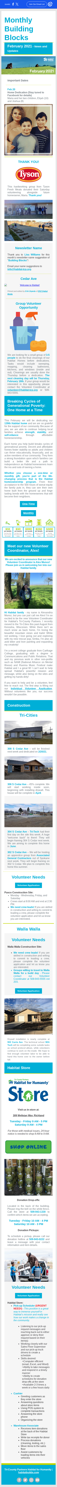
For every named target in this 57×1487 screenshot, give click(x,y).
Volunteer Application (28, 885)
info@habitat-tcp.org (19, 269)
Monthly (28, 513)
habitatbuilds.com (28, 1472)
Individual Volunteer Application (31, 688)
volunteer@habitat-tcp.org (22, 390)
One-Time (28, 503)
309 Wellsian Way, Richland (28, 1115)
